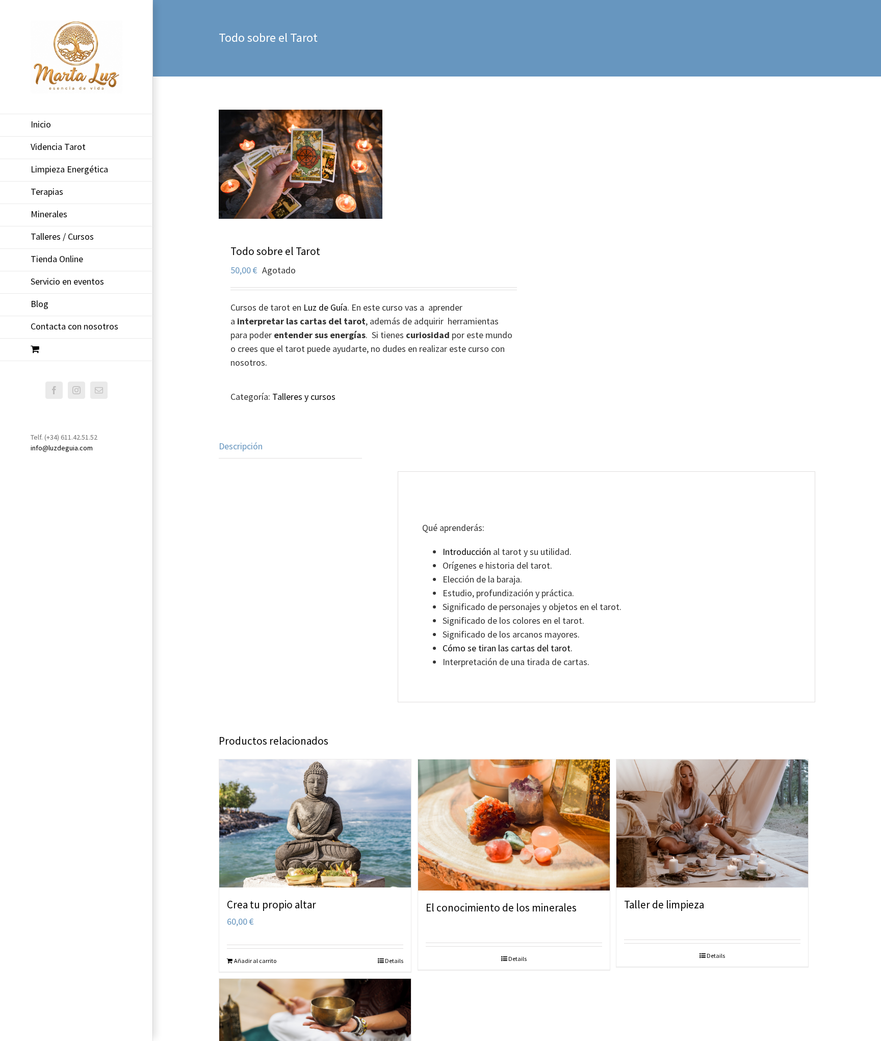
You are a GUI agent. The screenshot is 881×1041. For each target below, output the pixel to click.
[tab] (290, 446)
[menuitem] (76, 125)
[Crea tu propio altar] (315, 823)
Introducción (468, 551)
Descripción (241, 446)
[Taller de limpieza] (712, 823)
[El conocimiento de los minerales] (514, 825)
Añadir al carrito (255, 960)
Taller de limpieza (664, 904)
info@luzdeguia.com (62, 447)
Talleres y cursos (303, 396)
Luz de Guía (325, 307)
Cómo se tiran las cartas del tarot (507, 648)
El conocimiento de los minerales (501, 908)
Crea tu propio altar (271, 904)
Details (394, 960)
